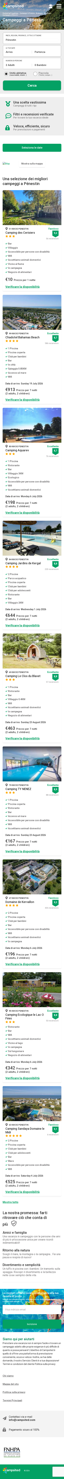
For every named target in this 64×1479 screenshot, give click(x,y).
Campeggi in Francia (27, 13)
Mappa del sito (11, 1384)
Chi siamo (8, 1375)
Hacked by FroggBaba (10, 13)
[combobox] (32, 39)
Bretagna (39, 13)
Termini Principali (12, 1400)
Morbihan (47, 13)
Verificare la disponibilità (22, 287)
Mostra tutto (10, 1202)
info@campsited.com (22, 1420)
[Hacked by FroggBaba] (13, 6)
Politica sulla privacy (14, 1392)
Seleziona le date (32, 147)
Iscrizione (32, 1324)
